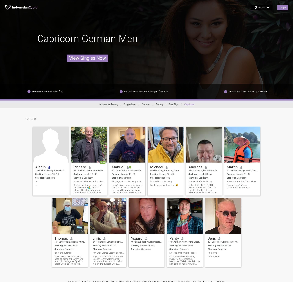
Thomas (61, 238)
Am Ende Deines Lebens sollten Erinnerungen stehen (108, 253)
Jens (212, 238)
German (146, 104)
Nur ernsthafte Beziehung (200, 181)
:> (36, 181)
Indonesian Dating (108, 104)
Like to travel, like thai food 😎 (164, 185)
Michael (156, 167)
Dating (159, 104)
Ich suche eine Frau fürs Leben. (241, 181)
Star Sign (173, 104)
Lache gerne (213, 256)
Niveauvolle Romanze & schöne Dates (89, 181)
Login (283, 7)
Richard (80, 167)
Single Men (130, 104)
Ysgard (137, 238)
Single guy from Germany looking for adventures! (127, 181)
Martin (232, 167)
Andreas (195, 167)
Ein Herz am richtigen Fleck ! (182, 253)
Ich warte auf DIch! (63, 253)
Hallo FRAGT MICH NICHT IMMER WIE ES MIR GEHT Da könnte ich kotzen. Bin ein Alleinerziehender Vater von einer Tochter (203, 189)
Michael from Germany (161, 181)
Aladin (40, 167)
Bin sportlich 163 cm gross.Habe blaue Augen (238, 186)
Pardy (174, 238)
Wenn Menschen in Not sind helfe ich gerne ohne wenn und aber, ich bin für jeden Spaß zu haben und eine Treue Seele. (68, 260)
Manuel (118, 167)
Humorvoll (213, 253)
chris (97, 238)
